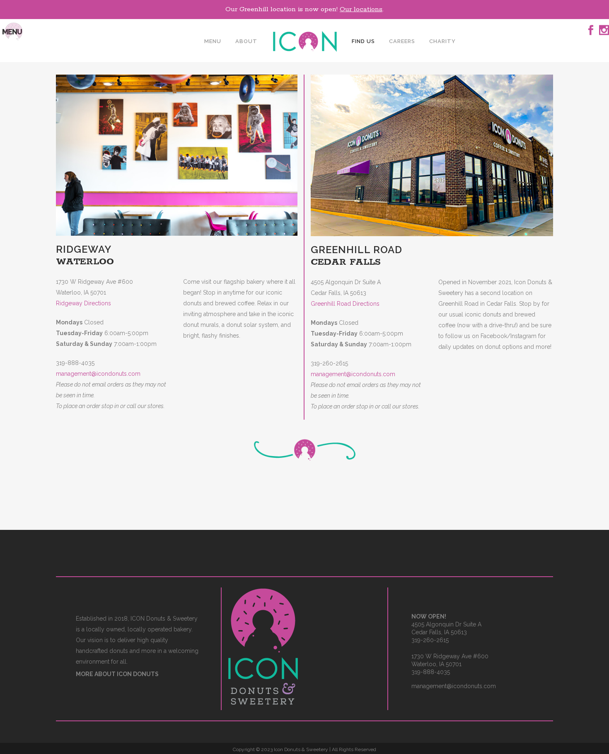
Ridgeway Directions (83, 303)
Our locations (361, 9)
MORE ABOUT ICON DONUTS (117, 674)
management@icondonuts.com (98, 373)
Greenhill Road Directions (345, 303)
